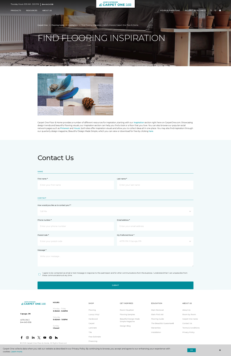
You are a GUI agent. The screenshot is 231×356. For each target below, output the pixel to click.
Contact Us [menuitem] (187, 323)
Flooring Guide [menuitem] (157, 319)
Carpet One (43, 25)
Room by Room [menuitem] (189, 314)
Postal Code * (43, 235)
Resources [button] (31, 10)
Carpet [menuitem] (91, 323)
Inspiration (73, 25)
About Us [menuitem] (186, 310)
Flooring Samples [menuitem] (127, 314)
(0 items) (220, 10)
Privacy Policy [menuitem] (188, 332)
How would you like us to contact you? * (54, 205)
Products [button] (16, 10)
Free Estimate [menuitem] (95, 337)
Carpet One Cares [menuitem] (190, 319)
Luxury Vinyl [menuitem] (94, 314)
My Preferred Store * (125, 235)
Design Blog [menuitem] (125, 326)
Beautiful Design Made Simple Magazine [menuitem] (130, 320)
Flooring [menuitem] (92, 310)
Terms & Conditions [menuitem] (191, 328)
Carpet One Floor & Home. (38, 343)
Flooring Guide (57, 25)
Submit (115, 285)
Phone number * (45, 220)
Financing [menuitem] (93, 341)
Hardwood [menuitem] (93, 319)
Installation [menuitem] (156, 332)
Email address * (123, 220)
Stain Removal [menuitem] (157, 310)
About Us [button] (47, 10)
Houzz (77, 128)
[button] (211, 10)
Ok (191, 350)
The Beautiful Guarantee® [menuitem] (162, 323)
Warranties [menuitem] (156, 328)
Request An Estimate (195, 10)
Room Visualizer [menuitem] (127, 310)
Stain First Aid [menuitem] (157, 314)
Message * (42, 250)
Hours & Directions (170, 10)
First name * (43, 179)
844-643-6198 (47, 4)
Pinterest (64, 128)
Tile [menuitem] (90, 332)
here (151, 131)
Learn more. (16, 351)
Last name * (122, 179)
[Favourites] (215, 10)
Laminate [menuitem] (93, 328)
